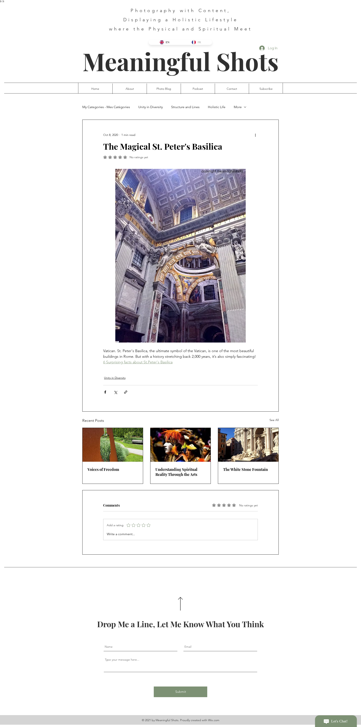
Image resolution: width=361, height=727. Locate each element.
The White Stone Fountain (245, 469)
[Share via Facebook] (105, 392)
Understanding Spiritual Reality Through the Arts (176, 472)
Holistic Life (216, 107)
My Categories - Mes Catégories (106, 107)
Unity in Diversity (150, 107)
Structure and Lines (185, 107)
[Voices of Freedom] (113, 445)
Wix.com (213, 720)
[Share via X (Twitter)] (115, 392)
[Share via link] (126, 392)
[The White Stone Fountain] (248, 445)
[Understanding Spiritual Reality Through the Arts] (180, 445)
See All (274, 420)
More (238, 107)
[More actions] (255, 134)
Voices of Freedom (103, 469)
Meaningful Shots (181, 61)
